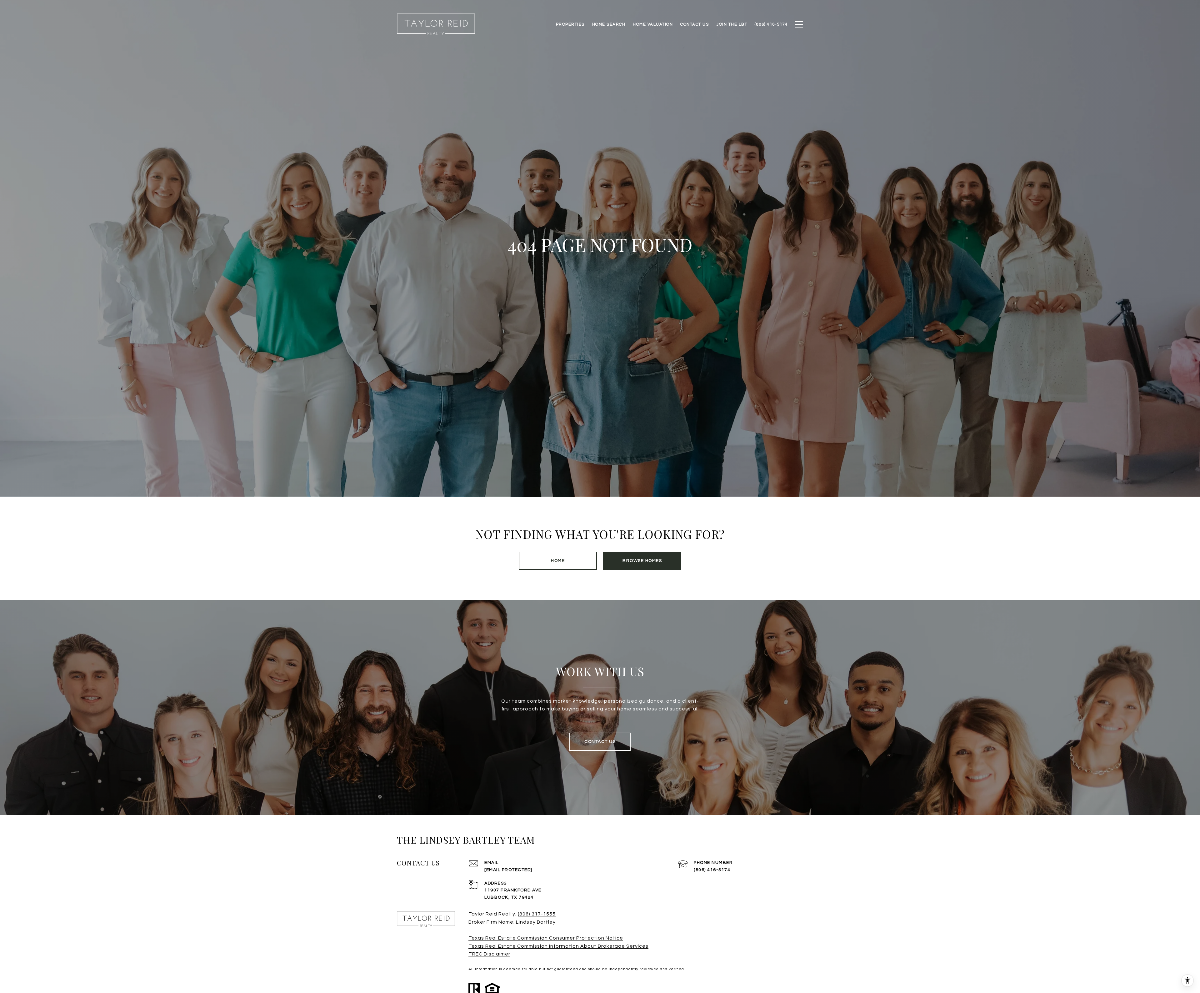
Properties (570, 24)
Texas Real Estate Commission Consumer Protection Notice (545, 937)
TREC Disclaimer (489, 953)
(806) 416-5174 (712, 870)
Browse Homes (642, 561)
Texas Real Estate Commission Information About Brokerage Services (558, 946)
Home (558, 561)
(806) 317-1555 (537, 913)
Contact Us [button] (600, 742)
